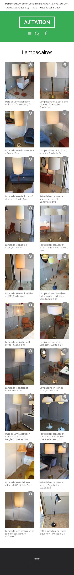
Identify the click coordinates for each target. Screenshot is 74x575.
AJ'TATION (37, 22)
